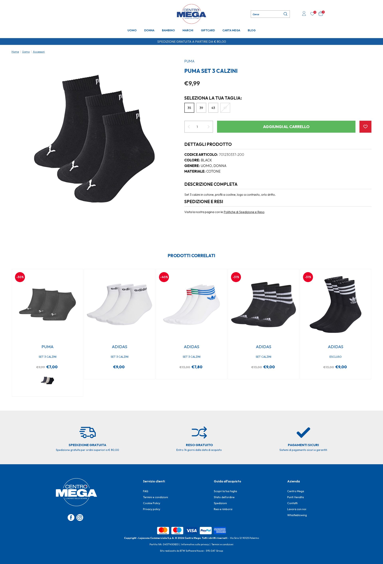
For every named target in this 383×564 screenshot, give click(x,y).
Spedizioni (220, 503)
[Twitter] (79, 517)
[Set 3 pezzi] (47, 380)
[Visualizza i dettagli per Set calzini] (263, 304)
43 (213, 108)
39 (201, 108)
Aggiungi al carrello (286, 126)
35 (189, 108)
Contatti (292, 503)
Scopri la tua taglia (225, 491)
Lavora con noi (296, 509)
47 (225, 108)
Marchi (188, 30)
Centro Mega (295, 491)
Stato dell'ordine (224, 497)
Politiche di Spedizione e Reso (244, 212)
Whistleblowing (297, 515)
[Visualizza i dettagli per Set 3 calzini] (47, 304)
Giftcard (208, 30)
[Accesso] (304, 14)
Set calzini (263, 357)
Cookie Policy (151, 503)
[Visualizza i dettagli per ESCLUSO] (335, 304)
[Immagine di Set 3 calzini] (94, 138)
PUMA (189, 61)
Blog (252, 30)
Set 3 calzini (47, 357)
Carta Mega (231, 30)
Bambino (168, 30)
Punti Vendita (295, 497)
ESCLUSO (336, 357)
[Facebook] (71, 517)
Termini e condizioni (155, 497)
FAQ (145, 491)
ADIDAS (119, 346)
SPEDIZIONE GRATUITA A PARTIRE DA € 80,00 (191, 41)
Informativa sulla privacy (195, 544)
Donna (149, 30)
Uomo (132, 30)
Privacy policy (151, 509)
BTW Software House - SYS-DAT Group (201, 550)
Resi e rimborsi (223, 509)
